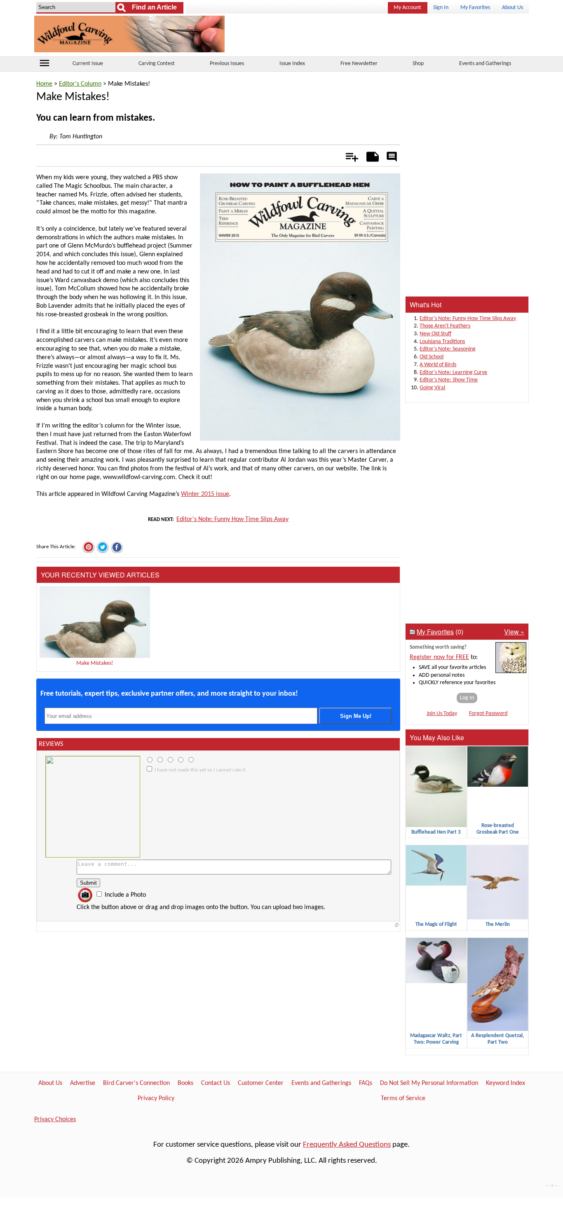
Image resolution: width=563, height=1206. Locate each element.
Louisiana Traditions (442, 342)
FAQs (365, 1083)
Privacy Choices (55, 1119)
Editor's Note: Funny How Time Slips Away (232, 519)
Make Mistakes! (94, 663)
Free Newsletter (359, 64)
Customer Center (261, 1083)
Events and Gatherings (485, 64)
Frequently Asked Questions (347, 1145)
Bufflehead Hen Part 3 (436, 832)
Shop (418, 64)
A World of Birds (438, 365)
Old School (431, 357)
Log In (467, 698)
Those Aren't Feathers (445, 326)
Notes (370, 155)
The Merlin (498, 924)
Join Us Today (442, 714)
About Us (512, 8)
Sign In (440, 8)
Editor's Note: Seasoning (448, 349)
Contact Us (215, 1083)
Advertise (82, 1083)
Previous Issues (227, 64)
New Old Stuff (435, 334)
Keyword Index (505, 1083)
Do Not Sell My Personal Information (429, 1083)
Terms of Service (403, 1098)
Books (185, 1083)
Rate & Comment (391, 157)
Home (44, 84)
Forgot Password (488, 714)
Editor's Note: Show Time (449, 380)
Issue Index (292, 64)
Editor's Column (80, 84)
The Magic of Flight (436, 924)
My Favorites (475, 8)
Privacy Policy (156, 1098)
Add (348, 155)
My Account (407, 8)
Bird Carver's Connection (136, 1083)
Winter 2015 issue (205, 494)
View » (514, 631)
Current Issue (88, 64)
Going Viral (432, 388)
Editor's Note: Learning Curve (453, 372)
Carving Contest (156, 64)
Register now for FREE (439, 657)
